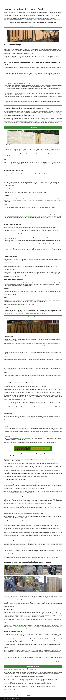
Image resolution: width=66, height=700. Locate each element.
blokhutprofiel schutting (9, 227)
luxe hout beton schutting (51, 183)
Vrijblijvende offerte (33, 127)
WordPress (17, 698)
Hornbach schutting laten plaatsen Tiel (31, 216)
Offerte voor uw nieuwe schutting (33, 666)
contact (28, 695)
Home (32, 1)
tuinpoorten (22, 638)
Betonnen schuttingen (56, 112)
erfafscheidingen (51, 343)
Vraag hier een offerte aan (33, 316)
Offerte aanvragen (33, 26)
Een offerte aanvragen (39, 1)
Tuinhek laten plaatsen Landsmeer (20, 93)
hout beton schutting (9, 173)
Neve (5, 698)
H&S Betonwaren (39, 673)
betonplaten (12, 185)
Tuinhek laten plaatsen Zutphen (21, 626)
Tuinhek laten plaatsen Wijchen (19, 350)
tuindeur (16, 304)
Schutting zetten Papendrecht (23, 438)
